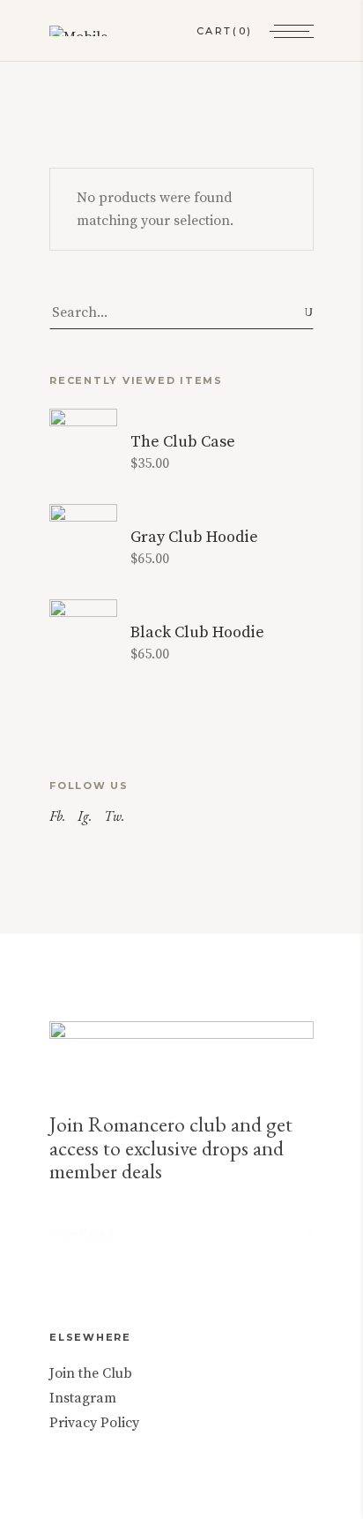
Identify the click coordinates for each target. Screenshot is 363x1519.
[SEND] (310, 1233)
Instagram (82, 1398)
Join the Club (90, 1373)
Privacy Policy (94, 1423)
